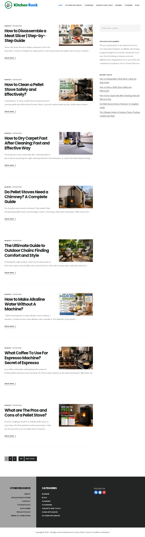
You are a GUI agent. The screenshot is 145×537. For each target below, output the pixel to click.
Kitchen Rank (22, 5)
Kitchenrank (68, 532)
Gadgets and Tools (51, 508)
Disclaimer (25, 508)
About (27, 494)
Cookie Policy (23, 505)
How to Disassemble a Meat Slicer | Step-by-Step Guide (25, 35)
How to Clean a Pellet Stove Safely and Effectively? (24, 89)
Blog (44, 497)
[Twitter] (100, 492)
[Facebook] (96, 492)
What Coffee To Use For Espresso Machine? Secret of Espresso (26, 358)
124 (22, 459)
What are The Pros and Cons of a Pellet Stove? (26, 412)
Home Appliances (50, 512)
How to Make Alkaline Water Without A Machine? (25, 304)
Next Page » (30, 459)
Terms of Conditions (20, 516)
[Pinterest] (104, 492)
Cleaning (46, 501)
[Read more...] (10, 58)
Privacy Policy (23, 512)
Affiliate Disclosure (20, 497)
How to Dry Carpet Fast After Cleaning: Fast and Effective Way (27, 143)
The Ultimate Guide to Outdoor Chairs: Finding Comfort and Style (27, 250)
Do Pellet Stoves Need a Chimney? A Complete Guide (26, 197)
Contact (26, 501)
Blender (45, 494)
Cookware (47, 505)
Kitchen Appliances (51, 516)
